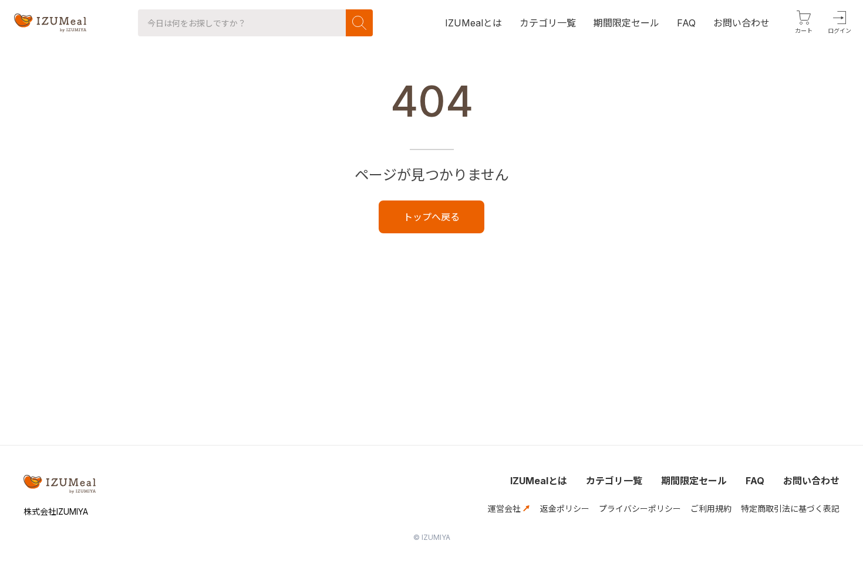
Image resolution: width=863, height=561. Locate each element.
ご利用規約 (710, 509)
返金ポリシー (564, 509)
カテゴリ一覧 (614, 481)
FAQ (755, 481)
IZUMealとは (538, 481)
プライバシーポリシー (640, 509)
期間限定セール (694, 481)
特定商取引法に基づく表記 (790, 509)
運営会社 (505, 509)
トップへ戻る (431, 217)
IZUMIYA (436, 537)
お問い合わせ (811, 481)
